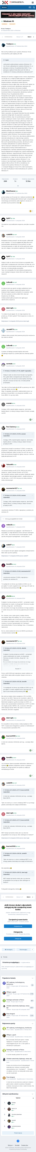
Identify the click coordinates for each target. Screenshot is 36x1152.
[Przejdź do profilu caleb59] (3, 236)
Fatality (8, 1015)
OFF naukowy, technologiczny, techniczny (19, 1027)
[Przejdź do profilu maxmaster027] (3, 489)
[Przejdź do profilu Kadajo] (9, 1103)
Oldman (8, 1009)
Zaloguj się (18, 938)
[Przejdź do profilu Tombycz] (3, 45)
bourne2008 (11, 736)
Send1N (9, 564)
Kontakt (17, 1145)
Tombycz (8, 28)
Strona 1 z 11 (20, 37)
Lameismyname (16, 1126)
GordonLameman (15, 1060)
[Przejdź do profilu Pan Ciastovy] (3, 428)
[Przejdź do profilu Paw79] (4, 983)
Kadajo (14, 1102)
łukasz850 (13, 1079)
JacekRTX (10, 329)
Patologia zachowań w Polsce (15, 1000)
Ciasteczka (24, 1145)
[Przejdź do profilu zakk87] (3, 546)
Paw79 (8, 986)
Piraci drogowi (10, 1013)
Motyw (10, 1145)
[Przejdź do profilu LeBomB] (3, 283)
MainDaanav (11, 191)
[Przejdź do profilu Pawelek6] (4, 992)
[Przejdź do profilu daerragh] (3, 309)
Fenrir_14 (14, 1108)
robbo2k (9, 525)
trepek (8, 1001)
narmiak (9, 364)
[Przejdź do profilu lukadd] (4, 1035)
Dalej (29, 37)
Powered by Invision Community (18, 1149)
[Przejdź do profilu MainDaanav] (3, 192)
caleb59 (9, 234)
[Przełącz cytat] (4, 60)
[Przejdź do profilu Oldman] (4, 1006)
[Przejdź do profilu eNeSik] (3, 597)
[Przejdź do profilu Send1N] (3, 565)
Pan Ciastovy (11, 427)
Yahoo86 (9, 464)
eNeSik (24, 648)
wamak (9, 403)
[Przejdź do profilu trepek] (4, 1000)
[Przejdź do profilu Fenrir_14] (9, 1109)
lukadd (12, 1036)
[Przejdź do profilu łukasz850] (4, 1078)
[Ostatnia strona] (33, 37)
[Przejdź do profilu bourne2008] (3, 737)
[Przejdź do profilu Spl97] (3, 219)
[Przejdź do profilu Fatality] (4, 1014)
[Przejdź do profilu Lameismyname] (9, 1126)
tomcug (7, 519)
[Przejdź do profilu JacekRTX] (3, 330)
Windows (17, 30)
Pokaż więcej (18, 1133)
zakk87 (9, 545)
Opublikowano (16, 46)
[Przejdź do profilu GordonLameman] (4, 1059)
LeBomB (9, 282)
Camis (12, 1029)
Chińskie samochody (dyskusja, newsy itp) (19, 1058)
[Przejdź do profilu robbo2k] (3, 526)
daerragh (9, 308)
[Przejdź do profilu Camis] (4, 1028)
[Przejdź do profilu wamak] (3, 404)
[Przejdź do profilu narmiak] (3, 365)
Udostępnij (9, 949)
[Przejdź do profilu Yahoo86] (3, 466)
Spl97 (8, 218)
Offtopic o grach (11, 992)
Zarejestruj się (18, 926)
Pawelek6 (9, 994)
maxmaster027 (12, 488)
